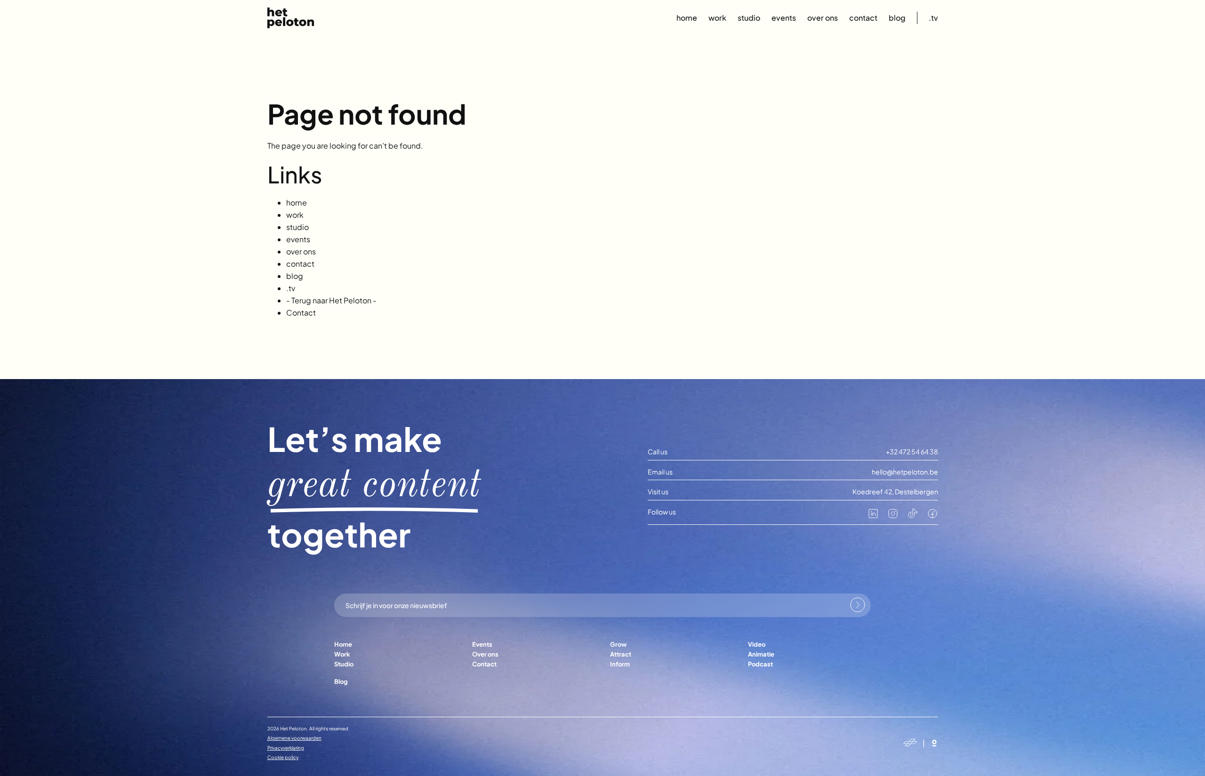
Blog (340, 681)
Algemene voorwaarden (294, 738)
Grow (618, 644)
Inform (620, 664)
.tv (933, 18)
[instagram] (893, 516)
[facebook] (932, 516)
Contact (301, 312)
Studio (343, 664)
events (783, 18)
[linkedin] (873, 516)
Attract (620, 654)
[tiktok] (912, 516)
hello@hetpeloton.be (905, 472)
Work (342, 654)
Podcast (760, 664)
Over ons (485, 654)
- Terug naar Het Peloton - (331, 300)
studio (749, 18)
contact (863, 18)
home (686, 18)
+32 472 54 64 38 (912, 452)
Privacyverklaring (285, 748)
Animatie (761, 654)
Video (756, 644)
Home (343, 644)
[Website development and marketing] (934, 743)
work (717, 18)
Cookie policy (282, 757)
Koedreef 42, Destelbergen (895, 492)
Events (482, 644)
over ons (822, 18)
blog (897, 18)
